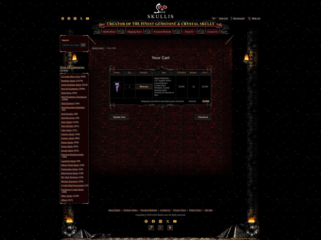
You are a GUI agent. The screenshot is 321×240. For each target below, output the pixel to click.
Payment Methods (149, 210)
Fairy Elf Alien (70, 126)
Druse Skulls (69, 146)
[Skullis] (160, 10)
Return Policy (195, 210)
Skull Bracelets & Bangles (73, 108)
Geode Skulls (70, 151)
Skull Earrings (70, 103)
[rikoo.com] (151, 227)
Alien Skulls (70, 122)
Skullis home (98, 48)
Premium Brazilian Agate (72, 156)
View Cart (223, 18)
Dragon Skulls (70, 138)
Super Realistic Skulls (74, 85)
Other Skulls (70, 196)
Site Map (209, 210)
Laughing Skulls (70, 161)
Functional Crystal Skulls (72, 190)
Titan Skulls (69, 130)
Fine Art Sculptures (73, 89)
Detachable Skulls (72, 169)
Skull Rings (69, 93)
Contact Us (165, 210)
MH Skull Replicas (72, 177)
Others (67, 200)
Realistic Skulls (72, 81)
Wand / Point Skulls (72, 165)
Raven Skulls (70, 142)
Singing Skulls (70, 134)
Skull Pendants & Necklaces (74, 98)
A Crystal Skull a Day (73, 77)
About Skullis (114, 210)
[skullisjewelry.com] (160, 227)
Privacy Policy (179, 210)
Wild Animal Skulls (72, 173)
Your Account (239, 18)
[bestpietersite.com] (170, 227)
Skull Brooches (70, 118)
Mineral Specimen (72, 181)
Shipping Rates (130, 210)
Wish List (256, 18)
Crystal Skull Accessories (74, 185)
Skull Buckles (69, 114)
